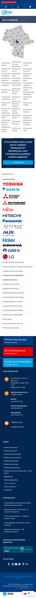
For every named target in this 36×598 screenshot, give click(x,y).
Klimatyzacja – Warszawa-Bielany (17, 91)
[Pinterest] (23, 564)
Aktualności (8, 490)
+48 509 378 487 (16, 394)
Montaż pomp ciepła (11, 480)
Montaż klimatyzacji (11, 447)
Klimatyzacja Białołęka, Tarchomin (27, 122)
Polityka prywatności (14, 576)
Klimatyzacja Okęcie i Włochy (6, 129)
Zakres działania (9, 483)
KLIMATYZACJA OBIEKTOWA (13, 310)
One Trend (30, 588)
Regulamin (23, 576)
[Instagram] (13, 564)
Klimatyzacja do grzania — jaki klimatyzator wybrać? (14, 530)
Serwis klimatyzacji (10, 451)
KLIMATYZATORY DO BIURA (12, 306)
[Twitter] (19, 564)
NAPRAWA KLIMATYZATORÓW (13, 293)
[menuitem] (6, 7)
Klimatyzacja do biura (11, 464)
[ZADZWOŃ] (5, 594)
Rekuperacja (8, 476)
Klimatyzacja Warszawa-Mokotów (16, 104)
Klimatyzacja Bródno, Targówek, (16, 111)
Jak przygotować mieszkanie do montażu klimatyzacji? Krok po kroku (17, 504)
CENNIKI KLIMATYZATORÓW (13, 271)
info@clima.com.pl (16, 422)
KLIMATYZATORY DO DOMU (12, 302)
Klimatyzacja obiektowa (12, 467)
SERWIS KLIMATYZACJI (11, 288)
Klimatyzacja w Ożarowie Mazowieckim (17, 64)
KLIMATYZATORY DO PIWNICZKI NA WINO (18, 267)
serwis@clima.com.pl (17, 427)
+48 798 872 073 (16, 415)
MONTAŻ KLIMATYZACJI (11, 284)
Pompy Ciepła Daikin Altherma (13, 323)
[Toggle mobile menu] (33, 12)
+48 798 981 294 (16, 408)
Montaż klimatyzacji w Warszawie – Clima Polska (18, 472)
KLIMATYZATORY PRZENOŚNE (13, 262)
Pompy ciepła (7, 319)
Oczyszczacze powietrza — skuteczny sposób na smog (16, 517)
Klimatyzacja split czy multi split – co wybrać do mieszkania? (16, 511)
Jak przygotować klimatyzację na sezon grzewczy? (17, 524)
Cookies (6, 576)
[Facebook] (9, 564)
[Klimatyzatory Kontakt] (30, 7)
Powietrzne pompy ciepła (11, 328)
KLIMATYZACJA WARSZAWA (12, 315)
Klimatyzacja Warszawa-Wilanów (6, 122)
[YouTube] (16, 564)
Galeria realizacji (9, 486)
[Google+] (27, 564)
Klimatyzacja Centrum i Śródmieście (6, 111)
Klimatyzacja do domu (11, 461)
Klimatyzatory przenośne (12, 457)
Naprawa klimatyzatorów (12, 454)
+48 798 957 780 (16, 401)
